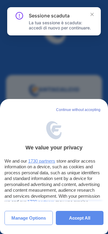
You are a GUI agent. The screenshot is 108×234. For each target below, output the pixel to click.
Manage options (28, 217)
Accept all (79, 217)
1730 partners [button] (41, 161)
